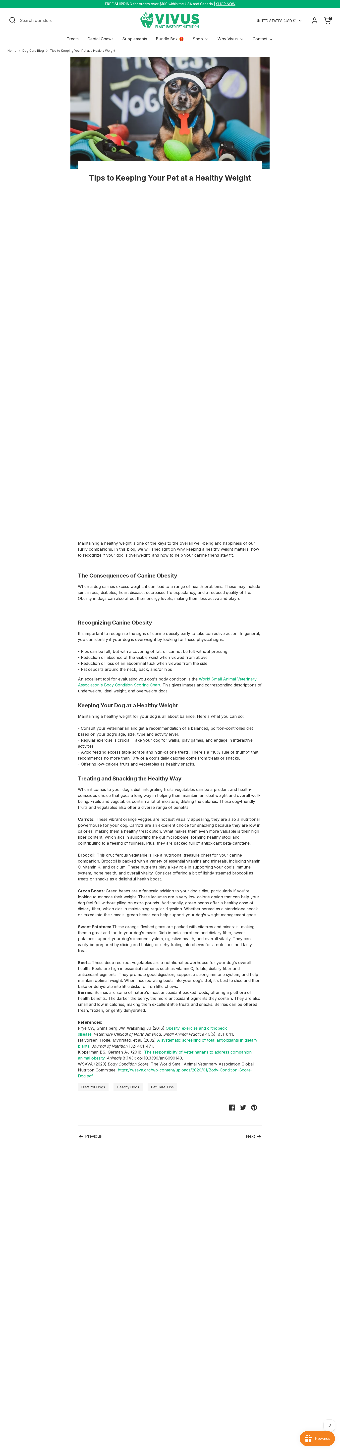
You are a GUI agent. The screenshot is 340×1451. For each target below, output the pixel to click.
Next (251, 1136)
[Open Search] (12, 20)
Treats (73, 38)
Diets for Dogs (93, 1087)
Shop (198, 38)
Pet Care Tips (162, 1087)
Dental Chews (100, 38)
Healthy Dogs (128, 1087)
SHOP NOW (225, 4)
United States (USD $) (276, 21)
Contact (261, 38)
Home (11, 50)
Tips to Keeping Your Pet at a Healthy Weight (82, 50)
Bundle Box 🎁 (170, 38)
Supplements (134, 38)
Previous (93, 1136)
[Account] (315, 20)
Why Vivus (228, 38)
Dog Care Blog (33, 50)
